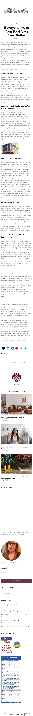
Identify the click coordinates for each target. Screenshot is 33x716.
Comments (22, 362)
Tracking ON (16, 702)
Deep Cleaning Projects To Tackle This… (10, 675)
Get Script (6, 702)
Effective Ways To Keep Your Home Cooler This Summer (14, 616)
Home (16, 23)
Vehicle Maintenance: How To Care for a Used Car (15, 627)
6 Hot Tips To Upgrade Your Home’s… (10, 679)
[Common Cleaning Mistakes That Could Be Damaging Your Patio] (16, 464)
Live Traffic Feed (11, 657)
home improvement (14, 58)
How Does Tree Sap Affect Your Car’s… (11, 691)
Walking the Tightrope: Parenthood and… (11, 661)
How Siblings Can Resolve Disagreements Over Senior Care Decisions (14, 606)
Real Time (11, 702)
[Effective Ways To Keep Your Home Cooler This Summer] (16, 434)
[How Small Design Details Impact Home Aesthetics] (16, 404)
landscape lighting (18, 114)
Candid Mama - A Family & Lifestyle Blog (10, 670)
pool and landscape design (14, 250)
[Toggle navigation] (2, 2)
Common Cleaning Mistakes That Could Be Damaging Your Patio (13, 622)
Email (3, 573)
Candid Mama (12, 362)
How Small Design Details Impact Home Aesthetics (15, 611)
